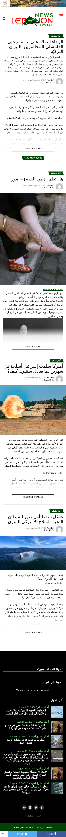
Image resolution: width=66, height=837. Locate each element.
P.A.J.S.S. (47, 188)
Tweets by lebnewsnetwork (33, 690)
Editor (48, 82)
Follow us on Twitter (53, 289)
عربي (39, 816)
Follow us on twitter (53, 583)
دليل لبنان (29, 816)
